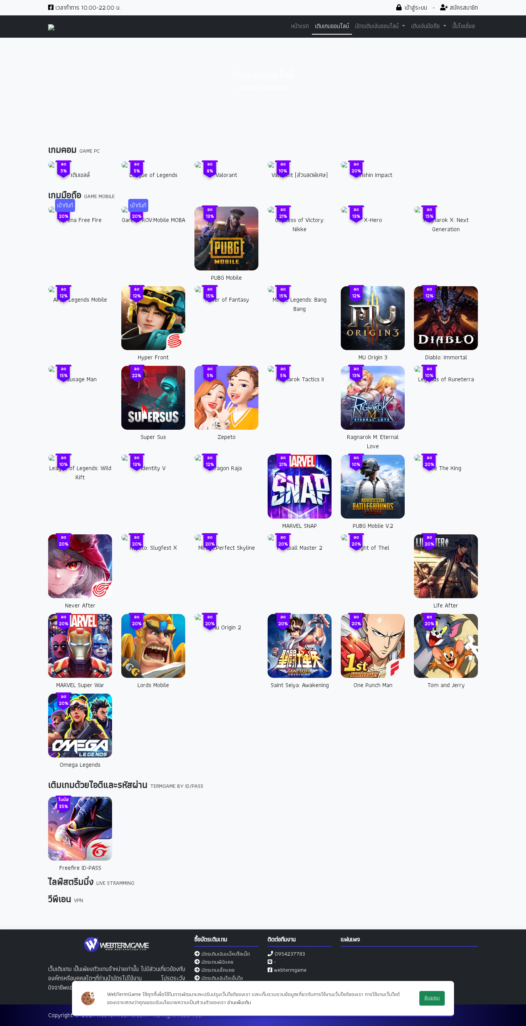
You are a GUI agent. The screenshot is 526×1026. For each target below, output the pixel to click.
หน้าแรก (300, 26)
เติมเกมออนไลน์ (332, 26)
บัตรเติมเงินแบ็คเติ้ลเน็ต (225, 953)
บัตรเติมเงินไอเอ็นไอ (222, 978)
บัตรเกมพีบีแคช (217, 962)
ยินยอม (432, 998)
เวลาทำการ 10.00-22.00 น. (87, 7)
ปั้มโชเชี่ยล (463, 26)
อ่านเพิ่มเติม (239, 1002)
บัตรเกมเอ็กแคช (218, 970)
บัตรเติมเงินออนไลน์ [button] (377, 26)
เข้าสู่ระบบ (415, 7)
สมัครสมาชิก (463, 7)
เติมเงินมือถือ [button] (426, 26)
